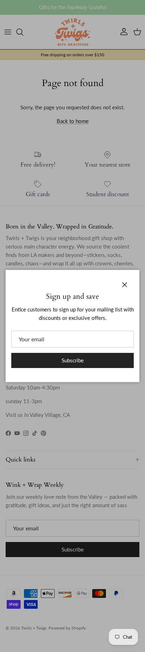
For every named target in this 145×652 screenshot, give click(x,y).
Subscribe (73, 360)
